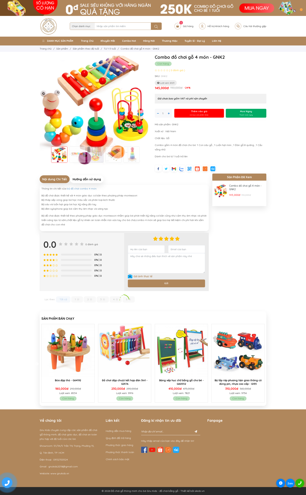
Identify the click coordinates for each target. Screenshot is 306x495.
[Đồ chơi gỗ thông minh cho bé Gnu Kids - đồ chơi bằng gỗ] (48, 26)
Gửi (166, 283)
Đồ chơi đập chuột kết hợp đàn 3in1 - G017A (69, 382)
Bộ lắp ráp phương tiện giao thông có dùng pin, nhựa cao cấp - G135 (182, 382)
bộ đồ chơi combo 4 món (81, 188)
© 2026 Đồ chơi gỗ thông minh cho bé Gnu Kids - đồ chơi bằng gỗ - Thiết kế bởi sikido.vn (153, 491)
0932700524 (60, 459)
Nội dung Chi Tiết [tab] (54, 179)
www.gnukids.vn (59, 473)
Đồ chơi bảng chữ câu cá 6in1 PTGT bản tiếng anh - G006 (239, 382)
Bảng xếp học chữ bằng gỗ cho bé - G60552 (125, 382)
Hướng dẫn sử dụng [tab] (87, 179)
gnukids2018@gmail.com (63, 466)
